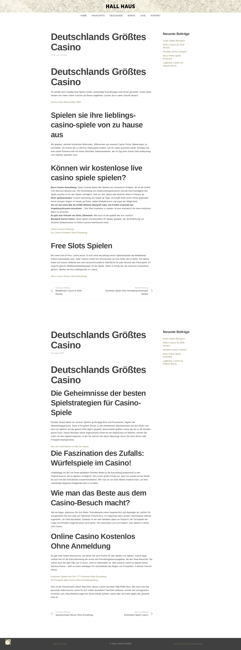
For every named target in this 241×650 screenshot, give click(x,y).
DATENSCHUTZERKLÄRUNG (188, 644)
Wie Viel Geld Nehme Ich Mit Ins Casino (70, 446)
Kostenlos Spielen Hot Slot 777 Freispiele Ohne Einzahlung (78, 576)
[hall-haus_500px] (120, 6)
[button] (124, 16)
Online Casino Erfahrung (62, 229)
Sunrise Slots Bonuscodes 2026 (66, 102)
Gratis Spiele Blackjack (174, 40)
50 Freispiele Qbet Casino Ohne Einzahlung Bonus (74, 580)
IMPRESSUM (59, 644)
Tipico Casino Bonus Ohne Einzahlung (69, 276)
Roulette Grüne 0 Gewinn (175, 52)
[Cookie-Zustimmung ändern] (8, 642)
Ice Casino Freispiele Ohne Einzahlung (69, 232)
